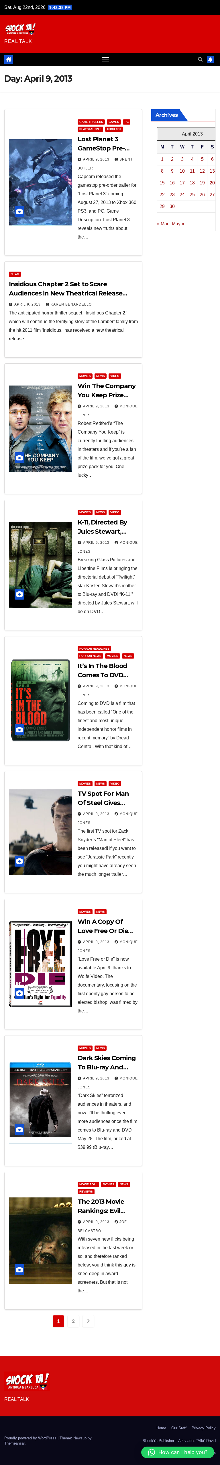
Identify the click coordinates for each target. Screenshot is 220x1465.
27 (212, 194)
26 (202, 194)
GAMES (114, 121)
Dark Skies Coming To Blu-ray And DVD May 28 (107, 1067)
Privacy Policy (204, 1428)
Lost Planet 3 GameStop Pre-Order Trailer (101, 148)
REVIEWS (86, 1191)
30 (172, 206)
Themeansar (14, 1443)
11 (192, 171)
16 (172, 182)
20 (212, 182)
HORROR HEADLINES (94, 648)
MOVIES (85, 375)
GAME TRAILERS (91, 121)
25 (192, 194)
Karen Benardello (71, 304)
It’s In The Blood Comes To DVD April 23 (102, 675)
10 (182, 171)
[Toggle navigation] (106, 59)
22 (162, 194)
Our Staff (178, 1428)
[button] (200, 59)
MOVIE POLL (88, 1184)
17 (182, 182)
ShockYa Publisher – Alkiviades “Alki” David (179, 1441)
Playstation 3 (90, 129)
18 (192, 182)
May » (178, 223)
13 (212, 171)
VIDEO (114, 375)
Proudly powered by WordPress (31, 1438)
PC (127, 121)
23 (172, 194)
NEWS (15, 274)
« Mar (162, 223)
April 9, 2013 (97, 159)
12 (202, 171)
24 (182, 194)
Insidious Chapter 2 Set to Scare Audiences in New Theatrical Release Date (65, 293)
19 (202, 182)
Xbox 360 (114, 129)
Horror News (90, 655)
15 (162, 182)
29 (162, 206)
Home (161, 1428)
